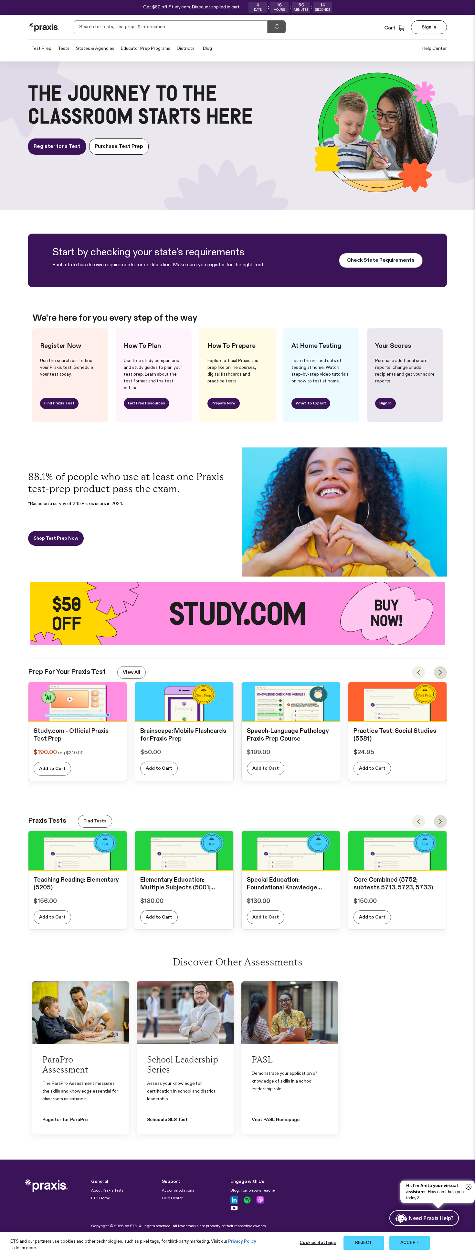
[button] (395, 28)
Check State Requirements (381, 260)
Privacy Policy (242, 1241)
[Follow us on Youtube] (234, 1208)
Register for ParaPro (65, 1119)
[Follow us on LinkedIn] (234, 1200)
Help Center (434, 48)
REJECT (364, 1243)
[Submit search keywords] (277, 26)
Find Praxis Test (59, 403)
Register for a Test (57, 146)
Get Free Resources (146, 403)
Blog (207, 48)
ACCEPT (409, 1243)
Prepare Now (224, 403)
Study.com (179, 7)
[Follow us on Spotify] (247, 1200)
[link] (77, 715)
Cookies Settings (318, 1243)
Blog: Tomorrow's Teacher (253, 1191)
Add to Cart (52, 768)
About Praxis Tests (107, 1191)
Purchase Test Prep (119, 146)
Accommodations (178, 1191)
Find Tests (95, 821)
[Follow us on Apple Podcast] (260, 1200)
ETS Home (100, 1198)
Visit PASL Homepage (276, 1119)
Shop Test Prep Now (56, 538)
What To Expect (311, 403)
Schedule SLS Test (167, 1119)
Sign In (385, 403)
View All (131, 672)
